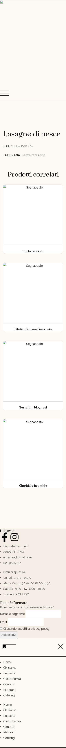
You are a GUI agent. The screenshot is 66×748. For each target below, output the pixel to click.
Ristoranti (9, 690)
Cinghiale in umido (33, 485)
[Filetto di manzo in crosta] (33, 293)
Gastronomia (12, 679)
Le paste (9, 673)
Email (4, 622)
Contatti (8, 684)
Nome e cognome (12, 614)
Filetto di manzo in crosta (33, 329)
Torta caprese (33, 251)
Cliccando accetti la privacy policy (26, 628)
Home (7, 662)
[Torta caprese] (33, 215)
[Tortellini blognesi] (33, 371)
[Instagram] (14, 537)
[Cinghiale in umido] (33, 449)
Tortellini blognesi (33, 407)
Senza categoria (33, 154)
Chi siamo (9, 667)
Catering (9, 695)
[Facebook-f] (4, 537)
